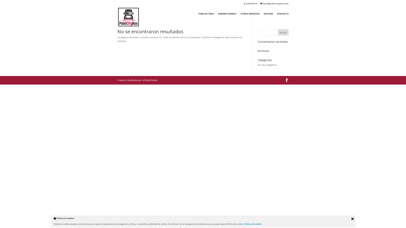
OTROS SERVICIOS (250, 14)
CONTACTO (283, 14)
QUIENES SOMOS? (227, 14)
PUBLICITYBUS (206, 14)
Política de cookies (253, 224)
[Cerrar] (352, 219)
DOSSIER (268, 14)
